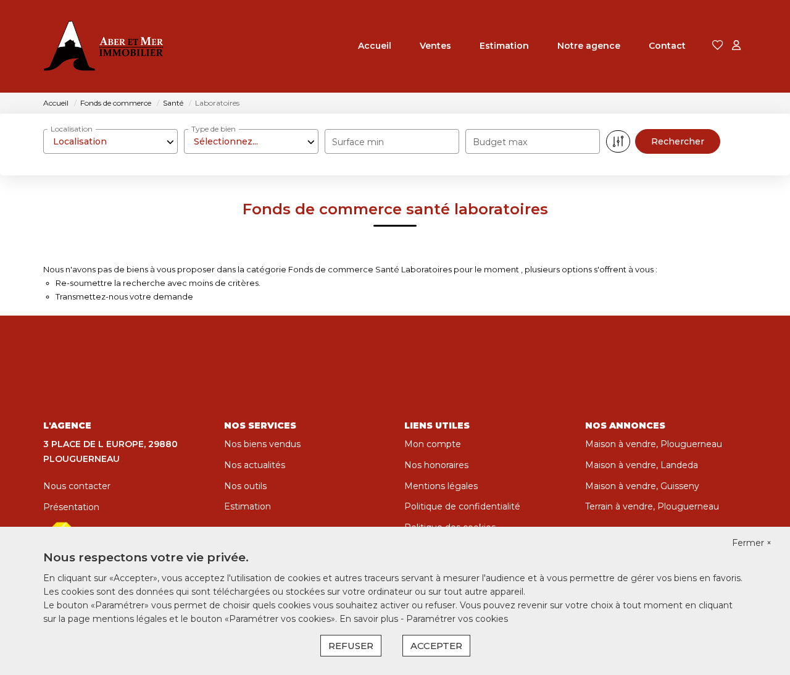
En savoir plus (370, 618)
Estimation (504, 45)
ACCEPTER (436, 646)
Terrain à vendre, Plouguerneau (652, 506)
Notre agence (588, 45)
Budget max (500, 142)
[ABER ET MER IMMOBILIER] (105, 46)
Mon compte (432, 444)
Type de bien (213, 128)
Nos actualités (254, 465)
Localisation (72, 128)
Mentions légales (441, 486)
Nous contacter (76, 486)
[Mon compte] (736, 46)
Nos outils (245, 486)
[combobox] (110, 141)
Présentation (71, 507)
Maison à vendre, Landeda (641, 465)
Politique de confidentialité (462, 506)
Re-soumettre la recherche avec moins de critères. (158, 283)
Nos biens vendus (262, 444)
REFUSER (350, 646)
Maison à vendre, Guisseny (642, 486)
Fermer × (751, 542)
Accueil (374, 45)
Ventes (435, 45)
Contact (667, 45)
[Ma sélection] (717, 46)
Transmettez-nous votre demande (124, 296)
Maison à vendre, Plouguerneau (653, 444)
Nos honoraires (436, 465)
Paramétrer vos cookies (457, 618)
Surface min (358, 142)
